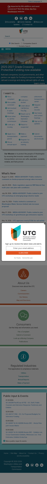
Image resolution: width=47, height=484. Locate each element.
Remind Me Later (27, 258)
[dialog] (23, 242)
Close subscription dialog (45, 223)
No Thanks (17, 258)
